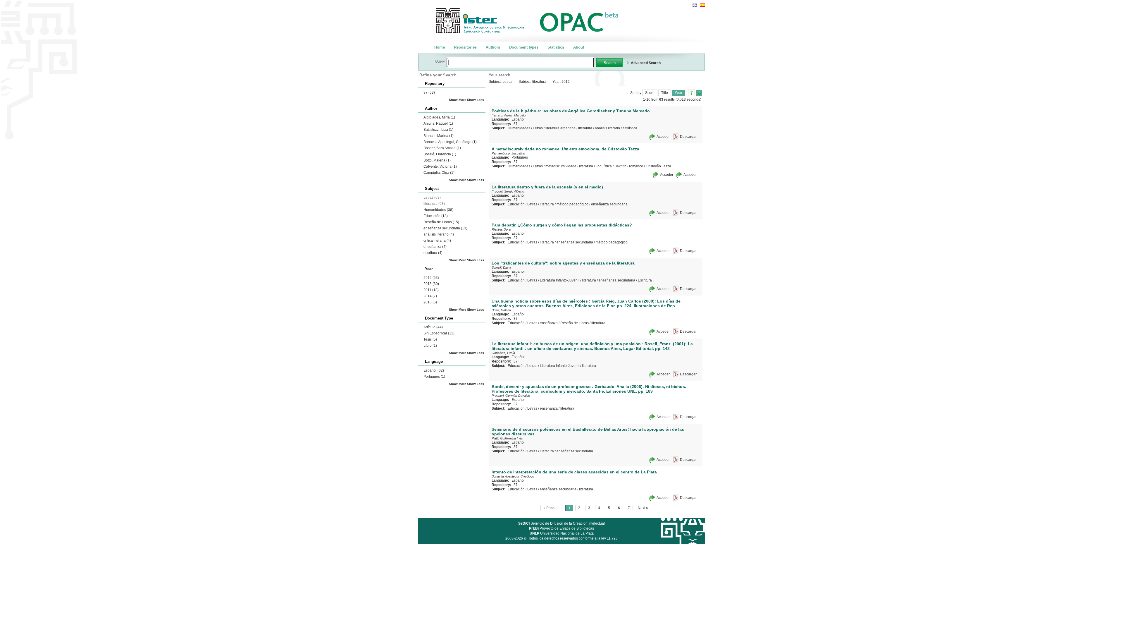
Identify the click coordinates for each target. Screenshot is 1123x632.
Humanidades (438, 210)
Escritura (645, 280)
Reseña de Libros (441, 222)
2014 (430, 296)
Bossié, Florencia (439, 154)
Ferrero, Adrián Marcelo (509, 115)
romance (636, 166)
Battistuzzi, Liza (438, 130)
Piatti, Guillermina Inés (507, 438)
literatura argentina (560, 128)
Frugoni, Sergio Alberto (508, 191)
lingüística (604, 166)
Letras (538, 128)
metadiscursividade (560, 166)
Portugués (434, 377)
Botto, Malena (437, 160)
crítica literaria (437, 240)
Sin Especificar (438, 333)
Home (439, 47)
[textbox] (520, 62)
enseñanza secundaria (445, 228)
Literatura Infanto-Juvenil (559, 280)
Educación (435, 216)
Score (649, 93)
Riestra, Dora (501, 229)
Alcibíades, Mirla (439, 117)
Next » (643, 508)
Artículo (433, 327)
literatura (585, 128)
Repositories (465, 47)
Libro (430, 346)
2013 (431, 284)
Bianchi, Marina (438, 136)
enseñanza (435, 247)
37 (429, 92)
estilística (630, 128)
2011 (431, 290)
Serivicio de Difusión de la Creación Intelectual (561, 523)
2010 (430, 302)
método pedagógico (572, 204)
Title (664, 93)
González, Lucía (503, 353)
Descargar (688, 137)
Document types (523, 47)
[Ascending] (691, 93)
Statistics (555, 47)
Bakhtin (620, 166)
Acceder (663, 137)
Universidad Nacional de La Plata (562, 533)
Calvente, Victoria (440, 166)
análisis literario (438, 234)
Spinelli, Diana (501, 267)
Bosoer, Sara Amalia (442, 148)
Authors (493, 47)
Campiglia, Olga (438, 173)
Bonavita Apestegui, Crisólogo (450, 142)
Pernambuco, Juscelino (508, 153)
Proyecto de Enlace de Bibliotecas (561, 528)
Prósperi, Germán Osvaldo (511, 395)
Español (433, 370)
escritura (432, 253)
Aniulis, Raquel (438, 123)
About (578, 47)
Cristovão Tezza (658, 166)
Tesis (430, 339)
